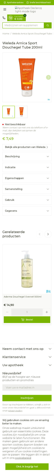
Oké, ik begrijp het (27, 466)
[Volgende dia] (48, 234)
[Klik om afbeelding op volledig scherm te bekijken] (27, 77)
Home (5, 33)
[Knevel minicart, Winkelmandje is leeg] (10, 18)
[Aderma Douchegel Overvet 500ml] (27, 269)
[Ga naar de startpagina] (30, 9)
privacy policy (15, 410)
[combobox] (23, 25)
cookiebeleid (23, 458)
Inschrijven (27, 398)
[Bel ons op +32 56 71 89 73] (3, 17)
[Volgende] (48, 77)
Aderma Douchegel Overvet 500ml (22, 296)
